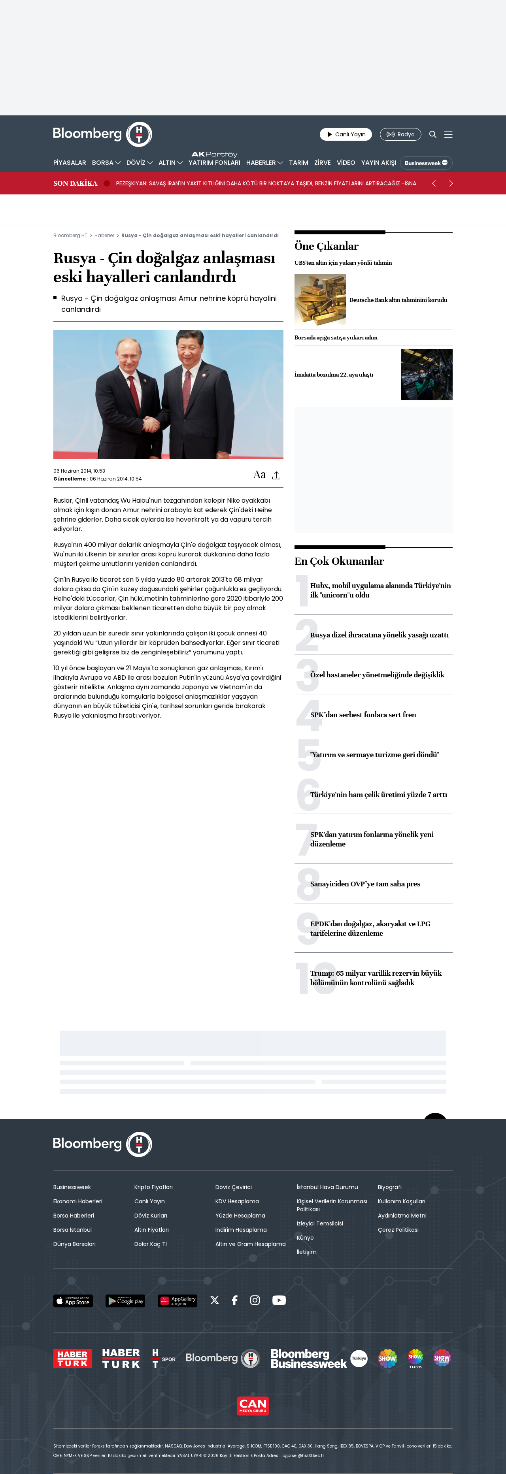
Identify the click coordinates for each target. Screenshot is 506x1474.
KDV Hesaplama (237, 1201)
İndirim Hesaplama (241, 1230)
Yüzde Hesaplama (240, 1216)
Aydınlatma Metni (402, 1216)
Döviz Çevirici (233, 1187)
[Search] (432, 134)
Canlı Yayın (149, 1201)
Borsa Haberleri (73, 1216)
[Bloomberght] (102, 134)
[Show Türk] (415, 1358)
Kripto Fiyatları (153, 1187)
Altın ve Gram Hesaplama (250, 1244)
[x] (214, 1301)
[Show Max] (443, 1358)
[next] (451, 183)
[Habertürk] (72, 1358)
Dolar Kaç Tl (150, 1244)
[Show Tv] (387, 1358)
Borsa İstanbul (72, 1230)
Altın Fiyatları (151, 1230)
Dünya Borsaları (74, 1244)
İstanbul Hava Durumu (327, 1187)
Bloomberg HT (70, 235)
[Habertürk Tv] (121, 1358)
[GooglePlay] (125, 1301)
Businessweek (72, 1187)
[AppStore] (73, 1301)
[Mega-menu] (448, 134)
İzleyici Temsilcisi (320, 1223)
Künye (305, 1238)
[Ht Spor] (163, 1358)
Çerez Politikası (398, 1230)
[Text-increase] (259, 475)
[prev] (433, 183)
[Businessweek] (319, 1358)
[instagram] (255, 1301)
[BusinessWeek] (426, 162)
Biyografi (390, 1187)
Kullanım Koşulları (401, 1201)
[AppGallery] (177, 1301)
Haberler (104, 235)
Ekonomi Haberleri (77, 1201)
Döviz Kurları (150, 1216)
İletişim (307, 1252)
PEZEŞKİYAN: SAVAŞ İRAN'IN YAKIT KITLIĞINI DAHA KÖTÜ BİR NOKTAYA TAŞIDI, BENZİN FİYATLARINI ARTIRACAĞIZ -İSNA (266, 183)
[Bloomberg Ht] (223, 1358)
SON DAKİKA (75, 183)
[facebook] (235, 1301)
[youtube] (279, 1301)
